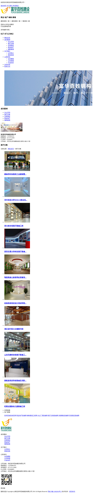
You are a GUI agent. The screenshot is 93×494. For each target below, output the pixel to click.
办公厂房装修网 (42, 415)
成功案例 (7, 39)
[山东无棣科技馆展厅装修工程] (17, 351)
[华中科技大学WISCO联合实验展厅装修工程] (17, 196)
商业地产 (11, 47)
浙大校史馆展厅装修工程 (13, 226)
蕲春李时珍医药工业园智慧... (15, 174)
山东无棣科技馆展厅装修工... (15, 355)
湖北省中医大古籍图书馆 (13, 329)
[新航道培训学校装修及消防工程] (17, 377)
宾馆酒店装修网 (74, 415)
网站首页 (7, 38)
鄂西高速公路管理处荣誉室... (15, 277)
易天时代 (72, 491)
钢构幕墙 (11, 49)
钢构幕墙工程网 (32, 415)
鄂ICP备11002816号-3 (55, 491)
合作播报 (11, 59)
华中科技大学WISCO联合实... (15, 200)
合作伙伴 (7, 64)
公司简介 (11, 53)
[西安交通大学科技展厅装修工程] (17, 248)
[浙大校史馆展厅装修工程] (17, 222)
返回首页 (4, 5)
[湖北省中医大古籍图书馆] (17, 325)
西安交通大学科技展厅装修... (15, 252)
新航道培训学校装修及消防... (15, 380)
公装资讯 (7, 57)
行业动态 (11, 62)
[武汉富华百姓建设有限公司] (15, 13)
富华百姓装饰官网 (10, 415)
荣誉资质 (11, 55)
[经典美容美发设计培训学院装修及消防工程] (17, 299)
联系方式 (7, 66)
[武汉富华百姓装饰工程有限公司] (6, 431)
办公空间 (11, 41)
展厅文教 (11, 43)
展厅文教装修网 (53, 415)
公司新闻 (11, 60)
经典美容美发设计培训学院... (15, 303)
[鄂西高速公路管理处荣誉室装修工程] (17, 273)
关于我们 (10, 5)
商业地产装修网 (21, 415)
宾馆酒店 (11, 45)
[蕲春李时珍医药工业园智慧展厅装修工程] (17, 170)
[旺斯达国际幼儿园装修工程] (17, 402)
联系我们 (16, 5)
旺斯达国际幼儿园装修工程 (14, 406)
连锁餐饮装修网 (63, 415)
